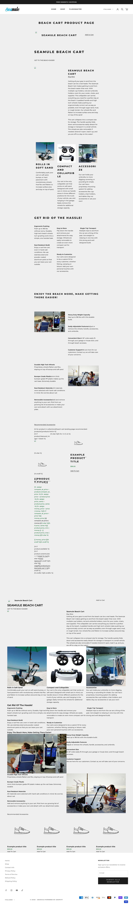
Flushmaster (75, 9)
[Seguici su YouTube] (17, 890)
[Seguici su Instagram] (11, 890)
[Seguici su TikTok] (22, 890)
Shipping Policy (11, 881)
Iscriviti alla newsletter (113, 881)
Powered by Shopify (54, 899)
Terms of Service (11, 874)
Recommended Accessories (44, 425)
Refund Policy (10, 878)
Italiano (107, 9)
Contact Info (9, 867)
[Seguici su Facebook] (6, 890)
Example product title (16, 847)
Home (53, 9)
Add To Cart (11, 851)
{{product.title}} (42, 480)
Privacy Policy (10, 871)
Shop (62, 9)
